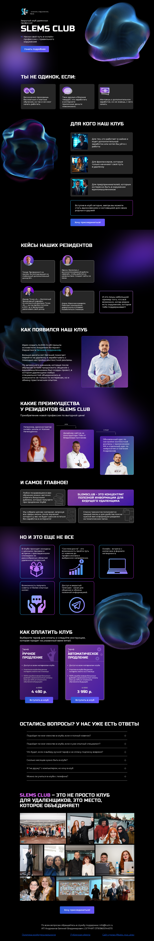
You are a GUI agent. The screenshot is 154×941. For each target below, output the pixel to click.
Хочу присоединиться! (88, 222)
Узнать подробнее (35, 49)
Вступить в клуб (39, 700)
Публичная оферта (80, 934)
